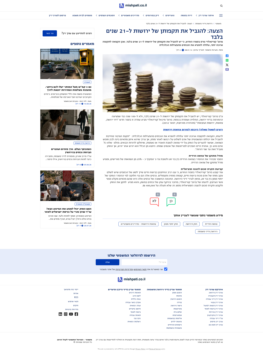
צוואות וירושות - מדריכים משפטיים (138, 224)
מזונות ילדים (176, 322)
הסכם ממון (177, 293)
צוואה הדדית (211, 224)
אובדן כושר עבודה (133, 302)
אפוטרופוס (177, 315)
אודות (75, 293)
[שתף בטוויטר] (227, 64)
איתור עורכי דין (206, 15)
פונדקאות (178, 309)
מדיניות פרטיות (71, 309)
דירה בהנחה (186, 15)
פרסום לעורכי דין (57, 15)
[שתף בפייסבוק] (227, 55)
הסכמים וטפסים (107, 15)
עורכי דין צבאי (217, 302)
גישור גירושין (176, 306)
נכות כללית (136, 299)
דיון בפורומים (152, 15)
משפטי (218, 24)
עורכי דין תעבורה (215, 296)
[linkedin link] (60, 314)
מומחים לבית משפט (82, 15)
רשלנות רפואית (134, 322)
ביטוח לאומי (135, 312)
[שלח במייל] (227, 69)
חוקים (75, 305)
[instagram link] (66, 314)
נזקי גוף (137, 318)
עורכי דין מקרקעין (215, 315)
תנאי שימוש (73, 301)
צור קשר (49, 33)
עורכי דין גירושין (216, 293)
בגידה (179, 302)
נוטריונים (169, 15)
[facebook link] (76, 314)
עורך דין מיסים (216, 322)
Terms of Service (155, 349)
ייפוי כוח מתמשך (71, 289)
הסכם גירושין (176, 299)
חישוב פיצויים (135, 309)
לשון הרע (137, 296)
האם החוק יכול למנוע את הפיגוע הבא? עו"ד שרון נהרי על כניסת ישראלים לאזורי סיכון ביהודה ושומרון (67, 212)
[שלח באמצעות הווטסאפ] (227, 60)
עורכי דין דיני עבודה (214, 299)
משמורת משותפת (174, 328)
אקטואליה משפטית (83, 204)
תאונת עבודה (135, 315)
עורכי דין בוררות (216, 312)
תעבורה (87, 82)
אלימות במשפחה (174, 318)
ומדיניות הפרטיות (124, 269)
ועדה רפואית (135, 306)
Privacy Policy (141, 349)
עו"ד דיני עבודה (216, 318)
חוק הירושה (191, 224)
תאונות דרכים (135, 293)
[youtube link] (71, 314)
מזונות (179, 296)
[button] (171, 202)
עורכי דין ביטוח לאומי (214, 309)
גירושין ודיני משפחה (203, 24)
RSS (76, 297)
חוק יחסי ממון (171, 224)
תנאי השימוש (140, 269)
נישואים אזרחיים (175, 325)
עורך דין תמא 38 (216, 325)
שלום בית (178, 312)
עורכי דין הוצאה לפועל (213, 306)
